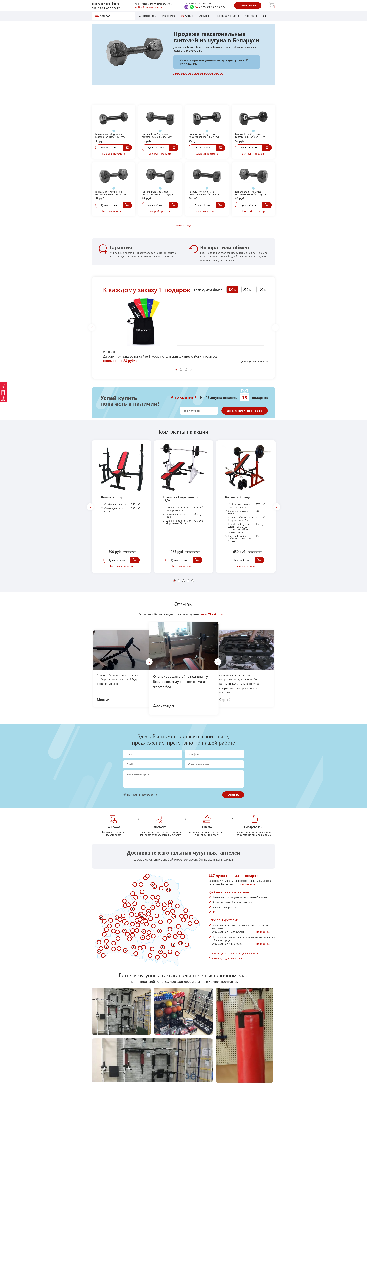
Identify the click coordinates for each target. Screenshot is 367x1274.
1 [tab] (176, 369)
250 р (247, 289)
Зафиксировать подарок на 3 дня (244, 410)
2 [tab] (181, 369)
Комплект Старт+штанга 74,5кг (180, 498)
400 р (232, 289)
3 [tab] (186, 369)
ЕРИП (215, 912)
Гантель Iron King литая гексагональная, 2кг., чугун (110, 135)
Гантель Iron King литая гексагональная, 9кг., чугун (250, 192)
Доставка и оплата (227, 15)
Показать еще (183, 225)
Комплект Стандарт (239, 496)
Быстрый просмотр (113, 153)
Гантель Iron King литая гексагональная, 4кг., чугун (204, 135)
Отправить (233, 794)
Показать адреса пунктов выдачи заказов (198, 73)
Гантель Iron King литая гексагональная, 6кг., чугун (110, 192)
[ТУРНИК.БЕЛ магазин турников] (3, 385)
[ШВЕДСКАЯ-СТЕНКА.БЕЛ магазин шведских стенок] (3, 392)
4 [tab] (190, 369)
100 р (262, 289)
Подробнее (263, 931)
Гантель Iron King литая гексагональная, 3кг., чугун (157, 135)
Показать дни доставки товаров (227, 958)
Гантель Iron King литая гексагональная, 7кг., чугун (157, 192)
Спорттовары (148, 15)
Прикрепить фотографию (142, 794)
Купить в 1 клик (109, 147)
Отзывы (204, 15)
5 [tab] (193, 580)
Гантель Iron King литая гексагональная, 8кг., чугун (204, 192)
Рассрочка (169, 15)
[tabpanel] (113, 119)
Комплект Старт (112, 496)
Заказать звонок (247, 5)
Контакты (251, 15)
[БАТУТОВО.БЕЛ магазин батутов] (3, 399)
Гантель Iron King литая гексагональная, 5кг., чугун (250, 135)
